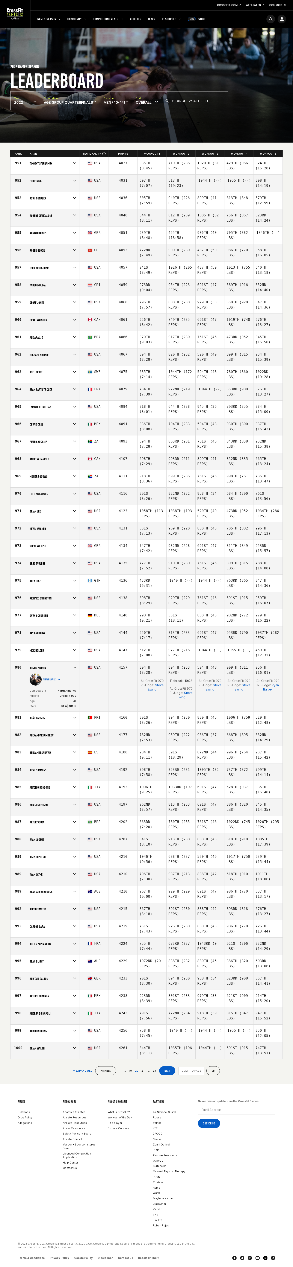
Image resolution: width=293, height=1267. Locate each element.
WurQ (156, 1193)
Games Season (46, 19)
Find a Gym (115, 1122)
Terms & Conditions (31, 1257)
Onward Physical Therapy (169, 1171)
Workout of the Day (120, 1117)
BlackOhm (159, 1203)
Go (213, 1071)
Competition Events (105, 19)
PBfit (156, 1149)
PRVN (156, 1177)
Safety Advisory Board (77, 1133)
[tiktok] (273, 1258)
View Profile (49, 679)
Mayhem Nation (163, 1198)
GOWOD (158, 1160)
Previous (106, 1071)
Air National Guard (164, 1112)
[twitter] (242, 1258)
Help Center (70, 1162)
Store (198, 19)
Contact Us (70, 1168)
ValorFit (157, 1209)
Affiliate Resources (75, 1122)
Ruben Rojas (161, 1225)
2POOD (157, 1133)
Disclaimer (105, 1257)
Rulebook (24, 1112)
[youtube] (257, 1258)
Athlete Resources (74, 1117)
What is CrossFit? (119, 1112)
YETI (155, 1128)
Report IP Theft (148, 1257)
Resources (169, 19)
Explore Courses (118, 1128)
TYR (155, 1214)
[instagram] (250, 1258)
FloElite (157, 1220)
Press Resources (74, 1128)
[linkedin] (265, 1258)
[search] (270, 19)
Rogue (157, 1117)
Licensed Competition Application (77, 1155)
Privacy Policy (59, 1257)
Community (74, 19)
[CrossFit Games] (15, 14)
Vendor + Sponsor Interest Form (79, 1146)
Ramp (156, 1187)
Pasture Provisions (165, 1155)
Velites (157, 1122)
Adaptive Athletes (74, 1112)
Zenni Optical (161, 1144)
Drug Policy (25, 1117)
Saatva (157, 1139)
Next (167, 1071)
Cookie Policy (83, 1257)
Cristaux (158, 1182)
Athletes (135, 19)
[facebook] (234, 1258)
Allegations (25, 1122)
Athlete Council (72, 1139)
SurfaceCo (159, 1166)
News (151, 19)
